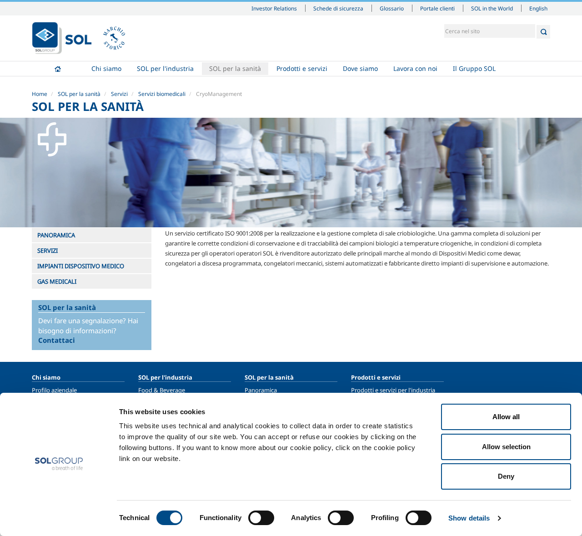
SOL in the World (492, 8)
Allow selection (506, 447)
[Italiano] (62, 38)
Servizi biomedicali (162, 94)
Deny (506, 476)
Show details (469, 518)
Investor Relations (274, 8)
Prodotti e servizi (301, 68)
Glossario (392, 8)
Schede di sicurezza (338, 8)
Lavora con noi (415, 68)
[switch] (261, 518)
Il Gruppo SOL (474, 68)
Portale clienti (437, 8)
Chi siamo (106, 68)
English (538, 8)
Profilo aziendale (54, 390)
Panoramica (261, 390)
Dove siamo (360, 68)
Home (57, 68)
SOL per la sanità (235, 68)
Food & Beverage (161, 390)
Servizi (119, 94)
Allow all (506, 417)
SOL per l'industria (165, 68)
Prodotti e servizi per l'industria (393, 390)
